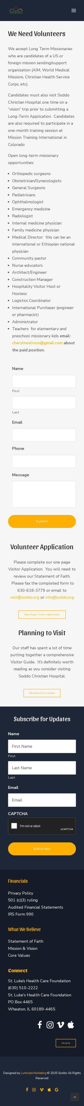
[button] (73, 10)
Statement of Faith (25, 941)
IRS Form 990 (21, 914)
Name (17, 368)
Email (17, 422)
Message (20, 475)
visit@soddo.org (25, 597)
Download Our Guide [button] (41, 693)
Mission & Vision (22, 948)
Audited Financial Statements (35, 907)
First (15, 391)
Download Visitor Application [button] (42, 614)
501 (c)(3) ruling (23, 900)
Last (15, 412)
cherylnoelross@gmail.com (37, 343)
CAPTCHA (18, 813)
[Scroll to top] (75, 1096)
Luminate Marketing (33, 1073)
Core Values (19, 955)
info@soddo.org (59, 597)
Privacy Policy (20, 893)
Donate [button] (66, 1043)
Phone (18, 448)
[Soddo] (16, 10)
